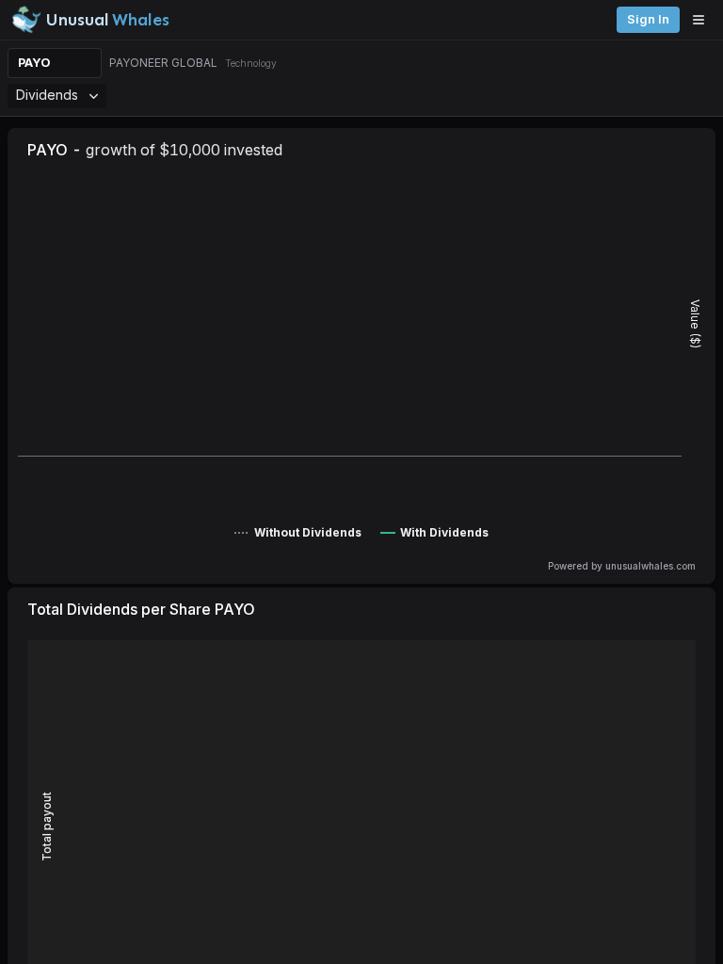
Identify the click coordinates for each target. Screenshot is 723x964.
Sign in (648, 19)
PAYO (34, 63)
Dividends (47, 95)
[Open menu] (703, 20)
